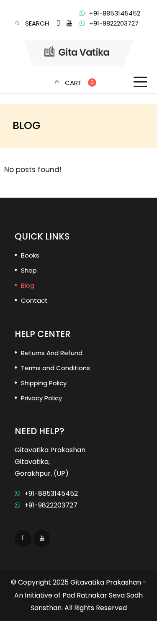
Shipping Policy (44, 383)
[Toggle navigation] (140, 82)
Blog (27, 285)
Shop (29, 270)
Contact (34, 300)
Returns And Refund (51, 352)
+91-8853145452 (114, 13)
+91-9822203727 (114, 23)
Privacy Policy (41, 398)
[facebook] (58, 23)
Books (30, 255)
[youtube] (69, 23)
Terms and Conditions (55, 367)
